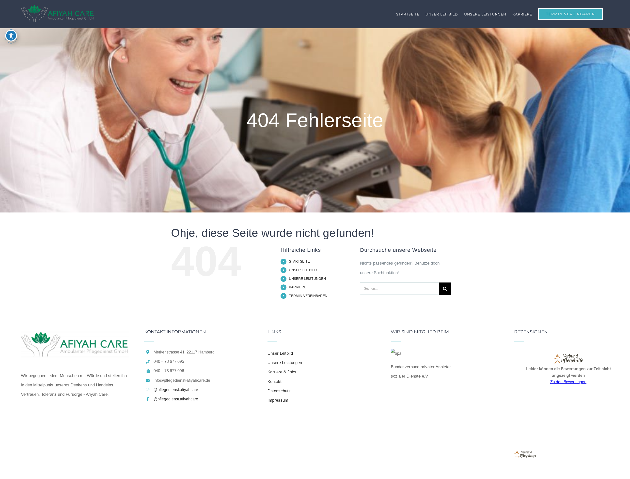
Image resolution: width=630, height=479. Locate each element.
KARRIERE (297, 287)
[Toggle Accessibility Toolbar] (11, 36)
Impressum (278, 400)
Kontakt (275, 381)
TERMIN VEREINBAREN (308, 296)
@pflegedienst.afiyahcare (176, 390)
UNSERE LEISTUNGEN (307, 279)
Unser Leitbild (280, 353)
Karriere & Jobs (282, 372)
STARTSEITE (299, 261)
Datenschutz (279, 391)
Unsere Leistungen (285, 362)
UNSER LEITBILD (303, 270)
